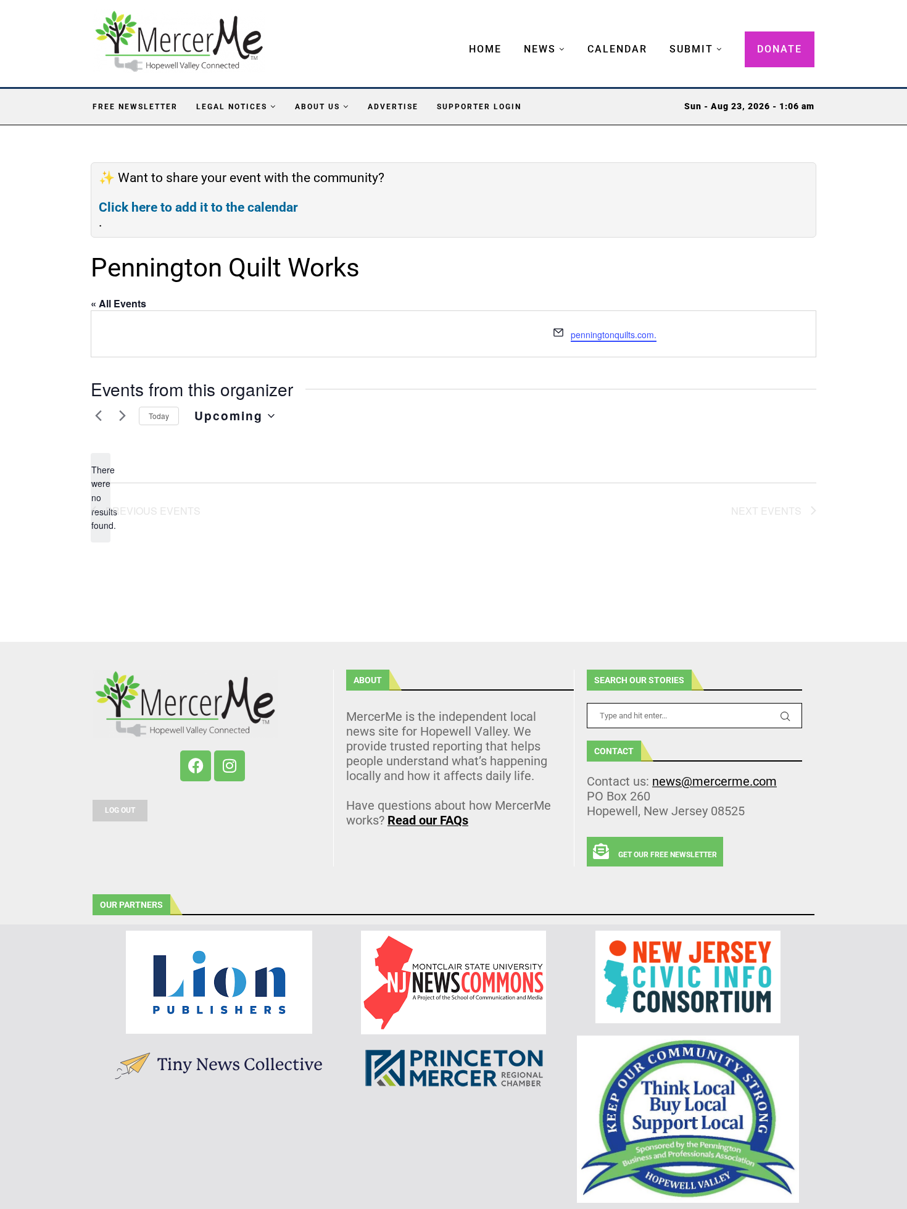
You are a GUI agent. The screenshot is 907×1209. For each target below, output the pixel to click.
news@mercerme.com (714, 781)
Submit (691, 49)
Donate (779, 49)
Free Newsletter (135, 106)
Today (159, 415)
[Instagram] (229, 765)
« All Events (118, 303)
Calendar (617, 49)
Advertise (393, 106)
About (368, 680)
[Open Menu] (456, 37)
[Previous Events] (98, 416)
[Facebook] (195, 765)
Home (485, 49)
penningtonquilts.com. (613, 334)
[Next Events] (122, 416)
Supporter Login (479, 106)
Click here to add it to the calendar (198, 207)
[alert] (100, 497)
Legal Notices (231, 106)
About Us (317, 106)
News (540, 49)
